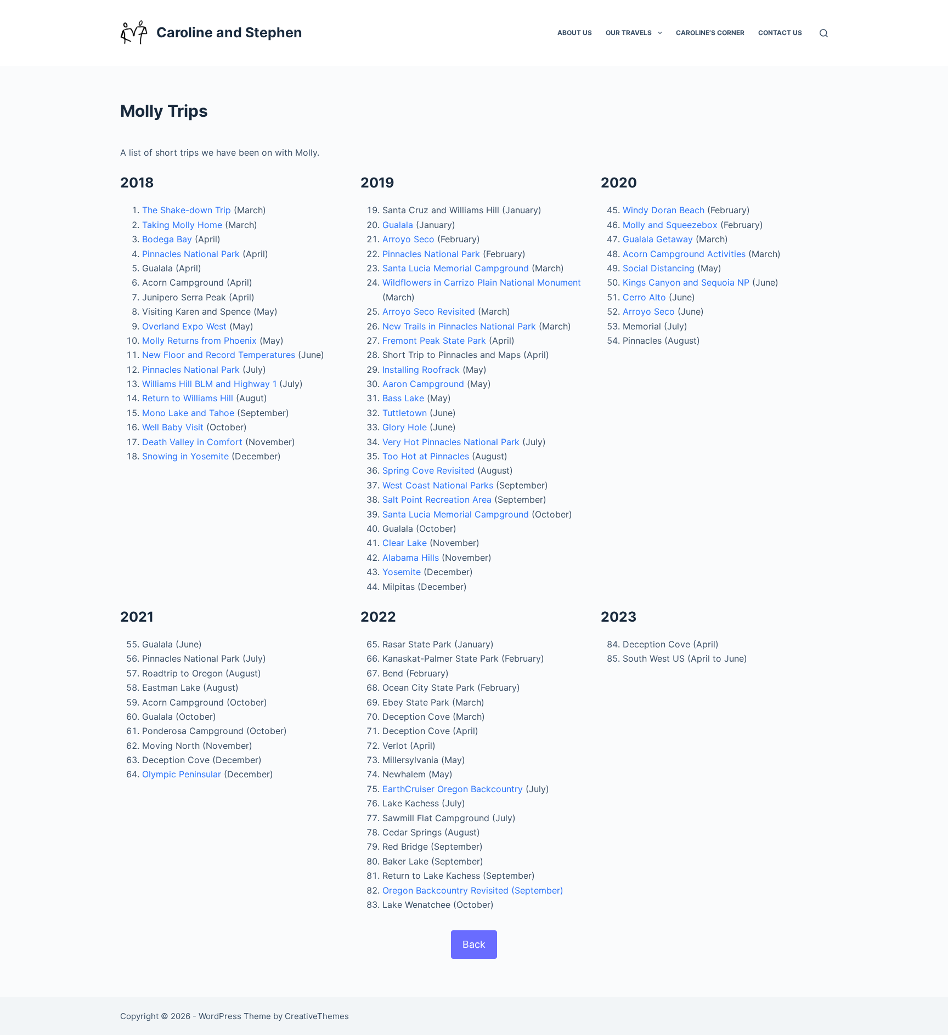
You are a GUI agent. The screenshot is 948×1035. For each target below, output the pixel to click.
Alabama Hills (410, 557)
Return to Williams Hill (187, 398)
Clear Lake (404, 542)
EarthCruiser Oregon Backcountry (452, 788)
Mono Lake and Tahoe (188, 412)
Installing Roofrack (421, 369)
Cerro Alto (644, 297)
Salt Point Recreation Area (437, 499)
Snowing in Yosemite (185, 456)
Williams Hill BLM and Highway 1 (209, 383)
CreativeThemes (317, 1016)
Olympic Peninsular (181, 774)
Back (474, 944)
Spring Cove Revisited (428, 470)
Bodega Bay (167, 239)
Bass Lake (403, 398)
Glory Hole (404, 427)
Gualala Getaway (658, 239)
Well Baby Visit (173, 427)
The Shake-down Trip (186, 209)
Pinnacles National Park (191, 253)
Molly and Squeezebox (670, 224)
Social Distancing (659, 268)
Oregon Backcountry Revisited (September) (472, 890)
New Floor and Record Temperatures (218, 354)
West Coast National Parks (437, 485)
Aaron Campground (423, 383)
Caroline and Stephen (229, 32)
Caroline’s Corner (710, 33)
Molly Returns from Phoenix (199, 340)
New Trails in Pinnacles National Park (459, 326)
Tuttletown (404, 412)
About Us (574, 33)
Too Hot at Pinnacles (425, 456)
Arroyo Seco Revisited (428, 311)
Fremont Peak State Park (434, 340)
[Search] (824, 33)
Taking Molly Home (182, 224)
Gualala (397, 224)
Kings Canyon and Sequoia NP (686, 282)
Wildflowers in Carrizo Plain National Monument (481, 282)
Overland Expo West (184, 326)
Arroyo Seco (408, 239)
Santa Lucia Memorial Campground (455, 268)
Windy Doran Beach (663, 209)
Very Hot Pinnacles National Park (451, 441)
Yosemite (401, 571)
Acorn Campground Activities (684, 253)
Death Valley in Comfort (192, 441)
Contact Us (780, 33)
